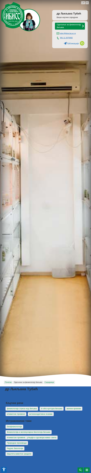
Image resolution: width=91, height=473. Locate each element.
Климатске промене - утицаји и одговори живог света (31, 437)
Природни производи (17, 443)
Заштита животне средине (19, 454)
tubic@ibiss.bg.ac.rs (68, 33)
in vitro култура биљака (51, 408)
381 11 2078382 (66, 38)
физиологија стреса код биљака (22, 408)
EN (87, 3)
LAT (83, 3)
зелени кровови (73, 408)
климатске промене (16, 414)
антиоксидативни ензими (40, 414)
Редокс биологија (15, 448)
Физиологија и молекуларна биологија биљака (28, 432)
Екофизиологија (14, 426)
